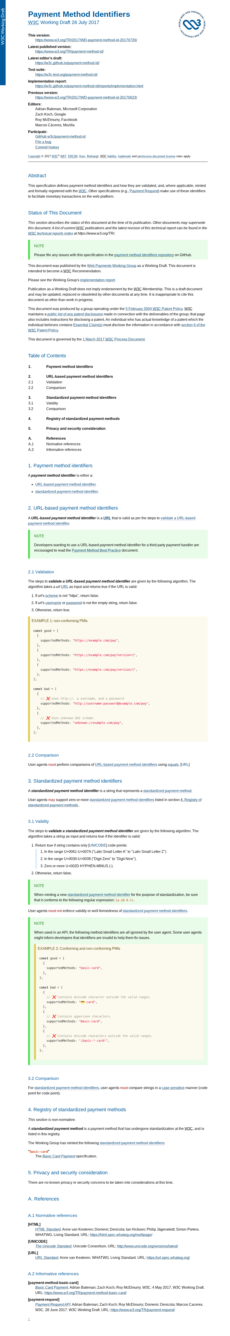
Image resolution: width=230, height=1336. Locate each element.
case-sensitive (173, 1088)
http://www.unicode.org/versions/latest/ (147, 1246)
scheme (51, 596)
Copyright (34, 156)
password (74, 603)
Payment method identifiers (69, 367)
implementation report (97, 280)
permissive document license (156, 156)
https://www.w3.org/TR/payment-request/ (143, 1310)
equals (173, 764)
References (56, 438)
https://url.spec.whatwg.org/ (168, 1258)
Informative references (64, 450)
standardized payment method (167, 791)
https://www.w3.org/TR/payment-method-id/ (69, 51)
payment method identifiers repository (144, 255)
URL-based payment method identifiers (79, 376)
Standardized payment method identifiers (81, 397)
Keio (82, 156)
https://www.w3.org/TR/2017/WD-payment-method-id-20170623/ (86, 97)
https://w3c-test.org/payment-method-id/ (66, 74)
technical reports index (50, 233)
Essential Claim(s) (87, 325)
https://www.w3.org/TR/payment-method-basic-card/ (85, 1293)
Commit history (47, 147)
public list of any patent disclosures (75, 314)
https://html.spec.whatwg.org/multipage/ (121, 1235)
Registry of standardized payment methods (83, 419)
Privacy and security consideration (76, 428)
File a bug (43, 142)
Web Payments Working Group (111, 266)
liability (111, 156)
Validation (54, 382)
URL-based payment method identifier (65, 484)
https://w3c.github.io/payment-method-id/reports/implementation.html (89, 86)
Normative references (63, 444)
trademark (124, 156)
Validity (52, 403)
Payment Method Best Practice (96, 550)
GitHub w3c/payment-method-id (60, 136)
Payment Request (144, 191)
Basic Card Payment (58, 1156)
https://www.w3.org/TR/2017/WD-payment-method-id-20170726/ (86, 40)
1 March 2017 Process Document (114, 339)
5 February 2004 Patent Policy (154, 309)
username (53, 603)
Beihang (92, 156)
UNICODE (97, 845)
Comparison (56, 388)
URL (107, 518)
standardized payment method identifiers (122, 800)
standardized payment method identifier (66, 491)
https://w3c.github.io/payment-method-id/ (67, 63)
